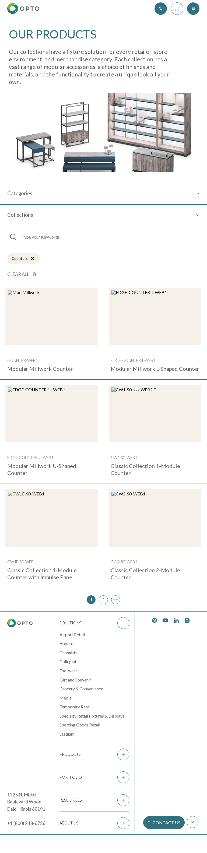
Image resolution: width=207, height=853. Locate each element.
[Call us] (161, 8)
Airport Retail (72, 634)
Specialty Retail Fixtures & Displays (91, 715)
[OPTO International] (23, 8)
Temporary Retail (75, 706)
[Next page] (115, 599)
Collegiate (69, 661)
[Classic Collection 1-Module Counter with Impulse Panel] (51, 518)
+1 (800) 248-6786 (26, 823)
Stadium (67, 733)
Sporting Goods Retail (79, 724)
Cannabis (68, 652)
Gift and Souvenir (75, 679)
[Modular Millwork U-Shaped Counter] (51, 413)
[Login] (177, 8)
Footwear (68, 670)
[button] (94, 623)
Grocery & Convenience (81, 688)
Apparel (66, 643)
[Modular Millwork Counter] (51, 316)
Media (65, 697)
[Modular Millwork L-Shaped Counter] (155, 316)
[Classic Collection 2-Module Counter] (155, 518)
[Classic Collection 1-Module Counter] (155, 413)
